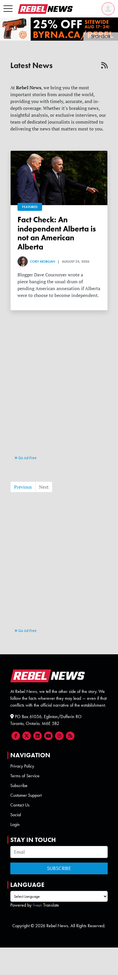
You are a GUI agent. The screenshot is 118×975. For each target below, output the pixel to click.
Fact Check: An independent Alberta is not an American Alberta (56, 233)
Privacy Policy (22, 766)
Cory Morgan (42, 261)
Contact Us (20, 805)
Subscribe (18, 785)
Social (15, 815)
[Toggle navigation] (8, 9)
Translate (51, 905)
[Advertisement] (59, 392)
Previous (23, 487)
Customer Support (26, 795)
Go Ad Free (27, 457)
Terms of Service (25, 776)
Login (15, 824)
